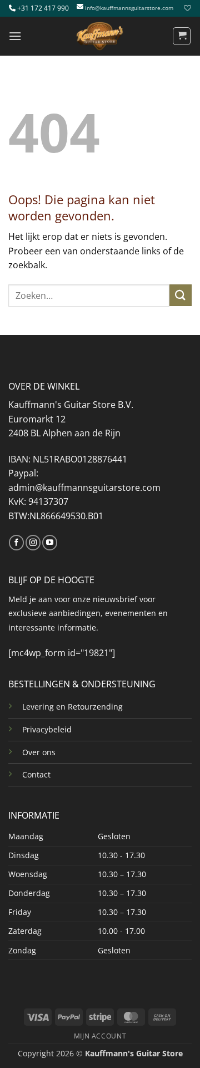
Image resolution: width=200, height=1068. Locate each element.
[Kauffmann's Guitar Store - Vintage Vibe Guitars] (100, 36)
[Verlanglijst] (186, 8)
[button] (15, 36)
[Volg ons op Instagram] (33, 542)
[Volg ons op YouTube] (49, 542)
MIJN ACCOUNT (100, 1036)
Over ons (39, 752)
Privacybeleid (47, 729)
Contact (36, 774)
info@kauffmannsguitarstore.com (129, 8)
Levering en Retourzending (72, 706)
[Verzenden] (180, 295)
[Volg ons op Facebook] (16, 542)
